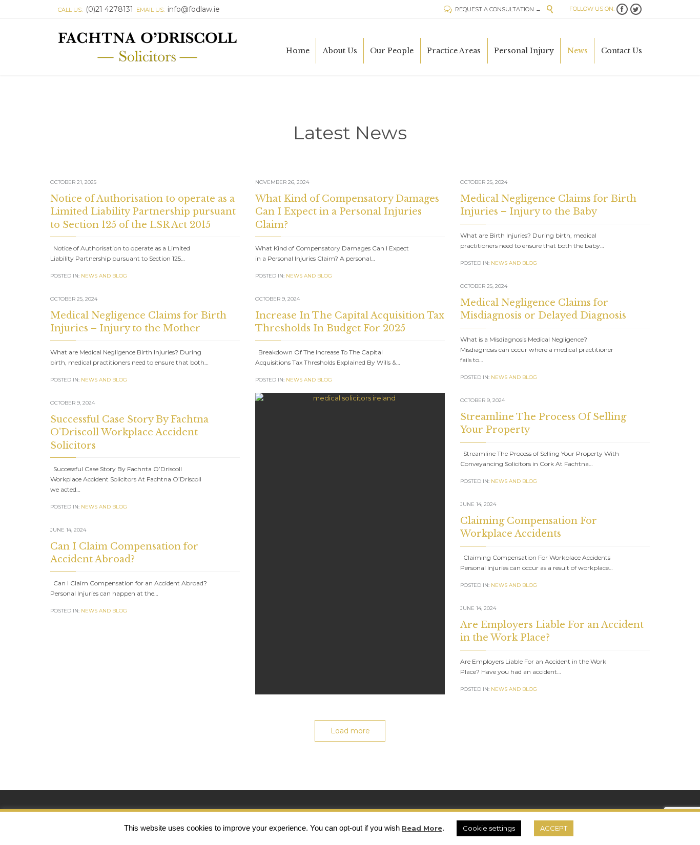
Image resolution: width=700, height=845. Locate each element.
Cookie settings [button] (489, 828)
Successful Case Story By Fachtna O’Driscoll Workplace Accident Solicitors (129, 432)
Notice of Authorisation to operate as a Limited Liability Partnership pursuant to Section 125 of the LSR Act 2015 (143, 211)
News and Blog (104, 275)
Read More (422, 828)
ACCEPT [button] (553, 828)
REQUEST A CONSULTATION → (492, 9)
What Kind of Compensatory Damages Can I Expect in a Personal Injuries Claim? (347, 211)
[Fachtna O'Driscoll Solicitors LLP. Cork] (148, 47)
